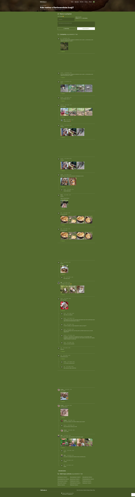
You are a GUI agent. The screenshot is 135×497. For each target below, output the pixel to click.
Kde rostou (77, 1)
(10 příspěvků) (62, 477)
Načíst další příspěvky (62, 470)
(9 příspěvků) (86, 481)
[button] (66, 28)
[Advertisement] (48, 29)
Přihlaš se (77, 18)
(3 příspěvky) (62, 481)
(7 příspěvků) (75, 477)
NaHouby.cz (43, 1)
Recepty (86, 1)
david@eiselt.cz (70, 494)
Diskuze (90, 1)
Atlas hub (81, 1)
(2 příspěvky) (87, 477)
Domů (72, 1)
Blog (94, 490)
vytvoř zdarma (85, 18)
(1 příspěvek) (63, 479)
